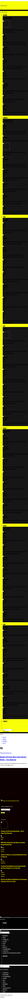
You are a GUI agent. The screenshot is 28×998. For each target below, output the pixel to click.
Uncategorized (6, 988)
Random (5, 741)
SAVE (4, 624)
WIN (4, 991)
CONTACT (5, 721)
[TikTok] (3, 727)
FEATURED (5, 974)
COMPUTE (5, 118)
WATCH (4, 428)
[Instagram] (3, 725)
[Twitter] (3, 724)
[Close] (1, 995)
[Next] (3, 997)
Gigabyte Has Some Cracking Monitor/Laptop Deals (15, 140)
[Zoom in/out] (10, 995)
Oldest (4, 739)
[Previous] (1, 997)
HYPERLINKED (6, 949)
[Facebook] (3, 722)
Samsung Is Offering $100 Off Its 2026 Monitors (14, 645)
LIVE (4, 326)
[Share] (3, 995)
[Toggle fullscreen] (7, 995)
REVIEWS (5, 15)
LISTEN (4, 526)
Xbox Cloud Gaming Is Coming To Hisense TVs (14, 489)
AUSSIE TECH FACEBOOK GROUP (12, 953)
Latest (4, 737)
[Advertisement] (14, 783)
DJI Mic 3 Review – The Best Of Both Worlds (13, 597)
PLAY (4, 217)
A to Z (4, 743)
